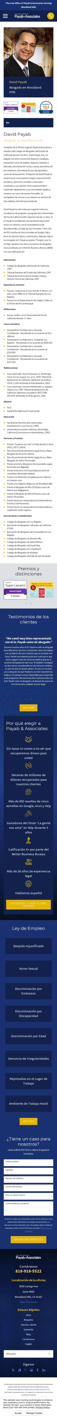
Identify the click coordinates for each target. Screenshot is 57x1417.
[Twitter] (25, 1370)
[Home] (27, 16)
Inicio (28, 1315)
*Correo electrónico (14, 1186)
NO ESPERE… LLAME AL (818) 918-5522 (28, 904)
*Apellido (9, 1170)
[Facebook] (37, 1370)
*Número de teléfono (14, 1178)
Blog (28, 1334)
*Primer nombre (12, 1161)
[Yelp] (13, 1370)
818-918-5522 (28, 1271)
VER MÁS (28, 707)
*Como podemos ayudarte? (17, 1203)
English (28, 1344)
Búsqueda (11, 1353)
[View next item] (31, 603)
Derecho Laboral (28, 1324)
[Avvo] (19, 1370)
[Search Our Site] (50, 1354)
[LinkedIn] (43, 1370)
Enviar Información (28, 1239)
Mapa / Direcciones (28, 1302)
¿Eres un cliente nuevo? (15, 1195)
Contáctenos (28, 1339)
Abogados (28, 1319)
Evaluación (28, 1329)
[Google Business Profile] (31, 1370)
